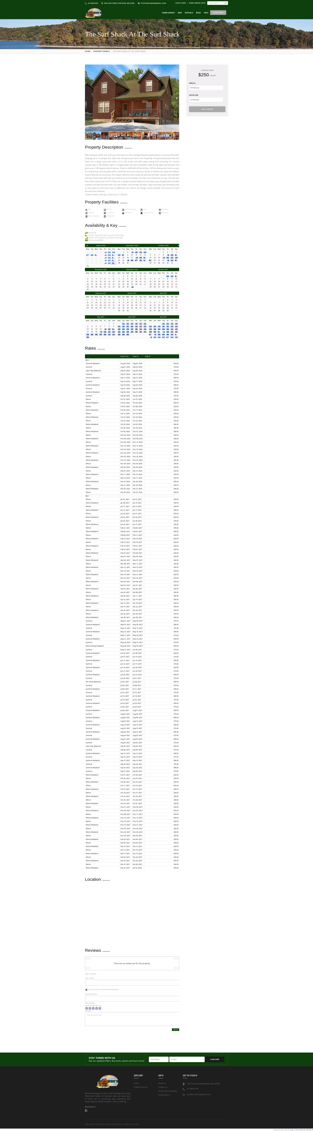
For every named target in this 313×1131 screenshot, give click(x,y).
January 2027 (163, 269)
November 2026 (101, 269)
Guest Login (180, 3)
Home (87, 51)
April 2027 (163, 293)
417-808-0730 (93, 3)
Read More (90, 1107)
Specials (189, 12)
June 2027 (132, 317)
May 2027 (100, 317)
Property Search (101, 51)
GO (225, 3)
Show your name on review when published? (103, 989)
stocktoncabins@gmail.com (153, 3)
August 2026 (100, 245)
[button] (177, 98)
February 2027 (100, 293)
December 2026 (132, 269)
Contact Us (163, 1087)
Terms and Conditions (167, 1091)
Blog (198, 12)
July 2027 (163, 317)
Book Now (218, 12)
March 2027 (132, 293)
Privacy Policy (164, 1095)
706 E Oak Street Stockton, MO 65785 (118, 3)
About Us (162, 1083)
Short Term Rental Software (301, 1130)
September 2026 (132, 245)
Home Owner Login (197, 3)
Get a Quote (207, 109)
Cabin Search (168, 12)
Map (180, 12)
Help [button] (206, 12)
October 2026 (163, 245)
